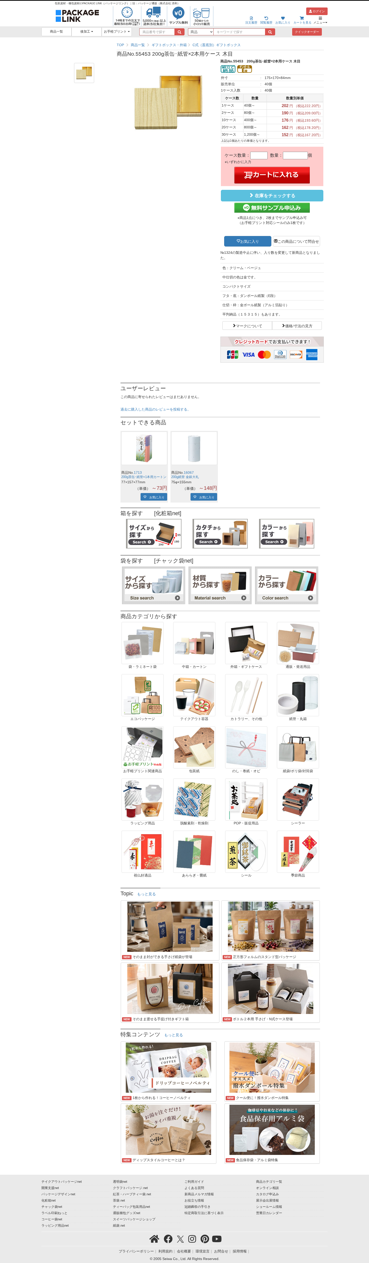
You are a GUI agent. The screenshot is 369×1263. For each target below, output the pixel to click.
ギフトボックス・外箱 (169, 45)
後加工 (85, 31)
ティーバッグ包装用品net (131, 1207)
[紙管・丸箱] (298, 695)
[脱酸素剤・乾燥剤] (194, 799)
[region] (220, 45)
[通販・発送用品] (298, 643)
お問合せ (221, 1251)
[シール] (246, 851)
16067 (189, 472)
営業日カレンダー (269, 1213)
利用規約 (165, 1251)
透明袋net (120, 1181)
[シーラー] (298, 799)
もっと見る (146, 894)
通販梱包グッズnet (126, 1213)
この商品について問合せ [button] (298, 241)
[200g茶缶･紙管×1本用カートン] (144, 448)
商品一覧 (56, 31)
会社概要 (184, 1251)
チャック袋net (51, 1207)
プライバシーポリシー (136, 1251)
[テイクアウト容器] (194, 695)
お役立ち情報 (194, 1200)
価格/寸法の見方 (299, 325)
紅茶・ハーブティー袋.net (132, 1194)
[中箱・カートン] (194, 643)
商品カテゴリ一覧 (269, 1181)
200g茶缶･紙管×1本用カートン (143, 477)
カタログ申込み (267, 1194)
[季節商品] (298, 851)
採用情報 (240, 1251)
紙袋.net (119, 1225)
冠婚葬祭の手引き (197, 1207)
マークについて (249, 325)
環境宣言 (203, 1251)
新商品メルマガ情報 (199, 1194)
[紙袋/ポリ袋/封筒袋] (298, 747)
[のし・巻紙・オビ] (246, 747)
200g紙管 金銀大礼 (185, 477)
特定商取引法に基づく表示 (204, 1213)
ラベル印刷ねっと (54, 1213)
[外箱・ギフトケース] (246, 643)
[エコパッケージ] (142, 695)
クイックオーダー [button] (307, 32)
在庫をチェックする (274, 195)
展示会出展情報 (267, 1200)
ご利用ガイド (194, 1181)
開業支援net (50, 1188)
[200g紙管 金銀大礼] (194, 448)
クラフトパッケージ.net (130, 1188)
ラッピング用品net (55, 1225)
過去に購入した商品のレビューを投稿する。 (155, 409)
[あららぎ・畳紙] (194, 851)
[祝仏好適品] (142, 851)
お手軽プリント (116, 31)
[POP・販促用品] (246, 799)
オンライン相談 (267, 1188)
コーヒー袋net (51, 1219)
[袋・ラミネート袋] (142, 643)
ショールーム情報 (269, 1207)
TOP (120, 45)
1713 (138, 472)
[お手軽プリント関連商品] (142, 747)
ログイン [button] (318, 11)
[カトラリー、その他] (246, 695)
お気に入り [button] (249, 241)
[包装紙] (194, 747)
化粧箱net (48, 1200)
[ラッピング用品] (142, 799)
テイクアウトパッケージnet (61, 1181)
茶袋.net (119, 1200)
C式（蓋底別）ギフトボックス (217, 45)
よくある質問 (194, 1188)
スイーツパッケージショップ (134, 1219)
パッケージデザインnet (58, 1194)
